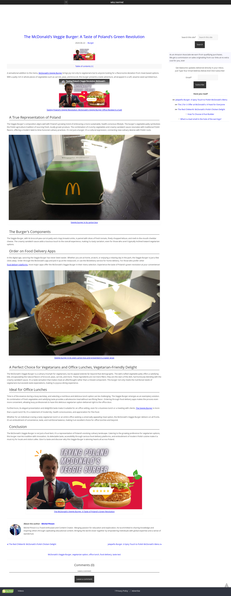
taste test (117, 554)
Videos (21, 591)
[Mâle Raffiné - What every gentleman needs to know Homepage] (66, 2)
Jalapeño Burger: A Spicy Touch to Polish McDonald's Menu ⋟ (135, 544)
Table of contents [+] (84, 66)
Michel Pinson (48, 523)
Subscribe (199, 84)
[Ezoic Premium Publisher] (7, 592)
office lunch (94, 554)
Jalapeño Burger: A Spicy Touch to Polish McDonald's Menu (201, 99)
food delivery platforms (17, 264)
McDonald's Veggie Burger (50, 73)
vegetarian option (80, 554)
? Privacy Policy (121, 591)
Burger (91, 43)
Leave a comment (84, 579)
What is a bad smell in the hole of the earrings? (200, 119)
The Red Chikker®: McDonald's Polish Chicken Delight (201, 109)
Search (200, 44)
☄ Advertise (135, 591)
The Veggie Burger (144, 408)
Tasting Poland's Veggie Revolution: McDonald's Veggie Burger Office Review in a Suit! (84, 110)
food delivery (106, 554)
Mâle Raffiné (117, 2)
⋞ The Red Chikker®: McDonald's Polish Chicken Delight (31, 544)
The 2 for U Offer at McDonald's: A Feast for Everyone (201, 104)
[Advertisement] (115, 19)
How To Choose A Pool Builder (201, 114)
